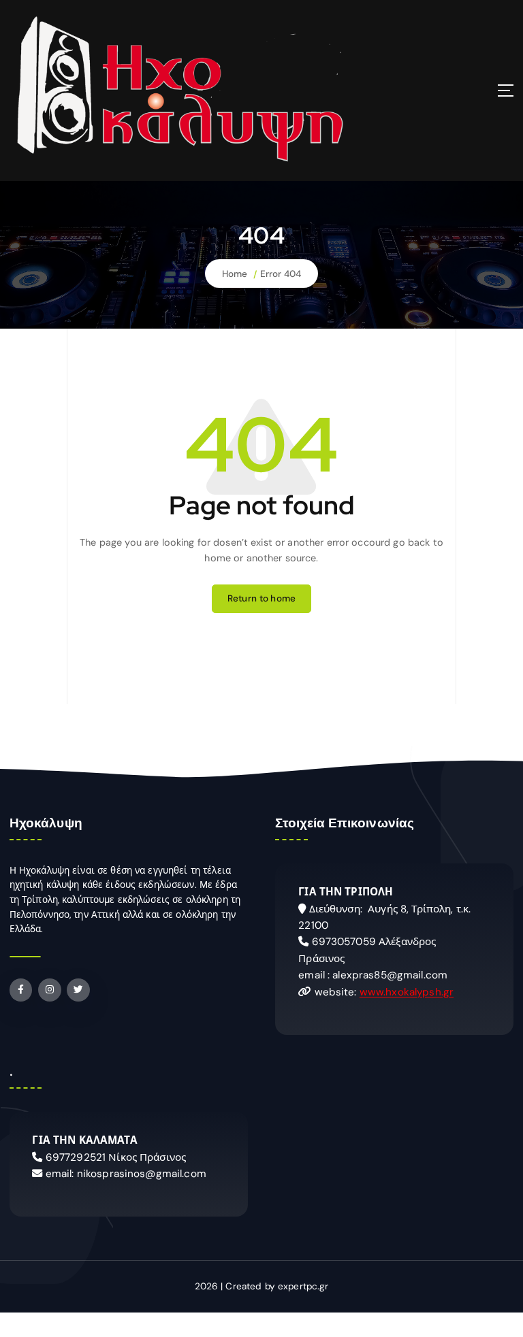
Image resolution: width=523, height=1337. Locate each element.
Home (235, 274)
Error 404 (280, 274)
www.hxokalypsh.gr (407, 992)
